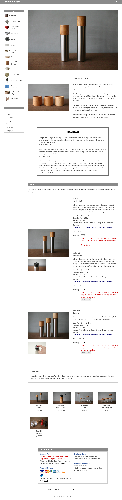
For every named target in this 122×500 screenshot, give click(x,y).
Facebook (9, 117)
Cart (72, 489)
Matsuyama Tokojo (15, 51)
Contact (66, 489)
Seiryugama (15, 33)
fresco (13, 39)
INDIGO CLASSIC (14, 87)
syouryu (13, 45)
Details (62, 463)
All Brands (14, 98)
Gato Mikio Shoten (14, 63)
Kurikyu (13, 57)
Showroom (10, 111)
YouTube (9, 127)
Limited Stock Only (15, 93)
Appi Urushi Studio (15, 27)
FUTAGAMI (15, 75)
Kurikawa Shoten (17, 81)
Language (9, 131)
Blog (8, 114)
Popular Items (15, 21)
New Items (14, 15)
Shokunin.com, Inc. (81, 466)
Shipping (58, 489)
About (50, 489)
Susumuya (14, 69)
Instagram (9, 121)
